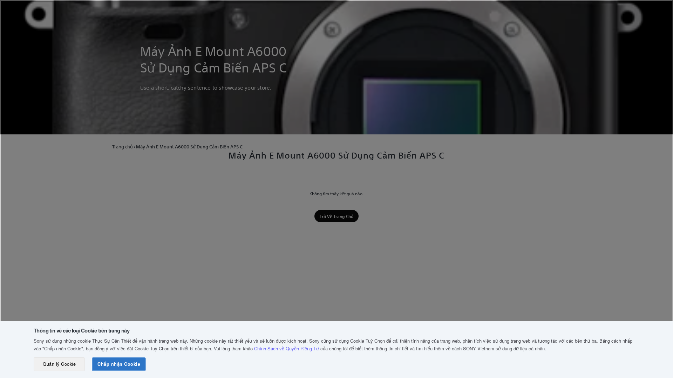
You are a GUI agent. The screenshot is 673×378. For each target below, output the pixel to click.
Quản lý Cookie (59, 364)
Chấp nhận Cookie (118, 364)
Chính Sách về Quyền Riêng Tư (286, 348)
